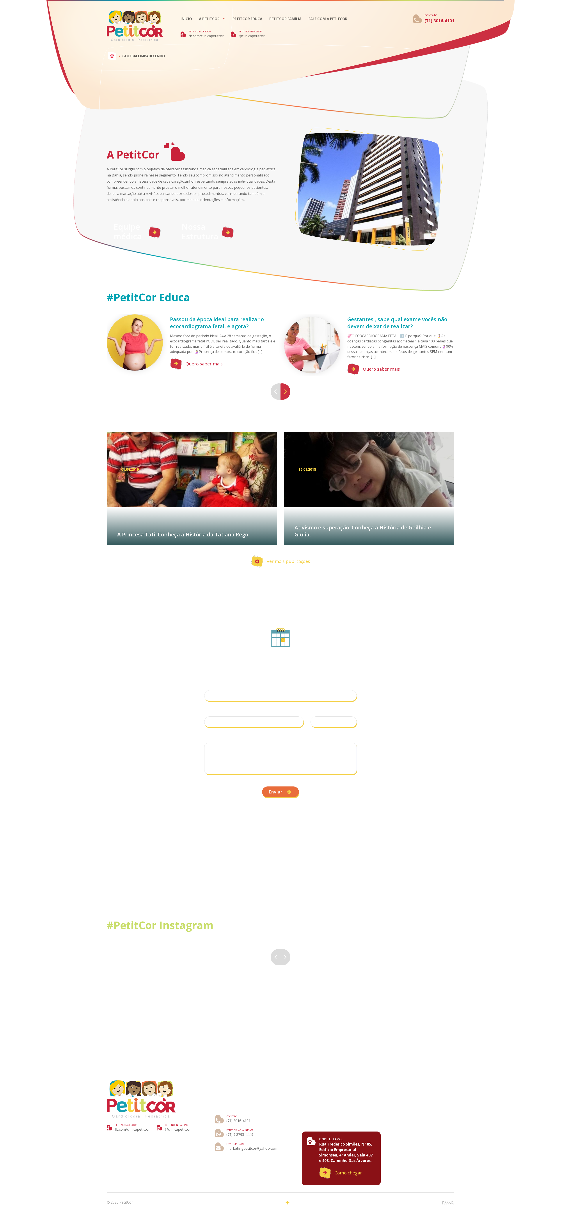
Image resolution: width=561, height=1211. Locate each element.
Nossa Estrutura (200, 231)
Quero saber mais (204, 364)
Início (186, 18)
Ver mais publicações (288, 561)
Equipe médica (128, 231)
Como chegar (348, 1173)
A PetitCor (209, 18)
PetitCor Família (285, 18)
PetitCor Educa (247, 18)
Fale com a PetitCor (328, 18)
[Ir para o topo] (287, 1203)
